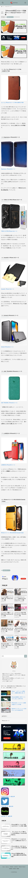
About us (7, 866)
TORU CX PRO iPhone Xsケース (9, 231)
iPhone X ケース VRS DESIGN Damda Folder (12, 532)
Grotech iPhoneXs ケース (7, 347)
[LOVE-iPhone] (14, 2)
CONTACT (16, 866)
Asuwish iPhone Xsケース (7, 289)
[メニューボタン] (25, 2)
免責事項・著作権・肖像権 (14, 868)
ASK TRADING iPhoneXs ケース (9, 402)
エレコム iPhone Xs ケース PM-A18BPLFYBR (12, 102)
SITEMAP (11, 866)
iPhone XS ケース (6, 570)
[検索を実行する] (25, 656)
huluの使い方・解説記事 (6, 816)
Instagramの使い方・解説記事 (8, 796)
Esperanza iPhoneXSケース (8, 169)
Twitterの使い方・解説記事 (7, 806)
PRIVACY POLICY (22, 866)
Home (4, 866)
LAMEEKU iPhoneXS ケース (8, 464)
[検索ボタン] (2, 2)
